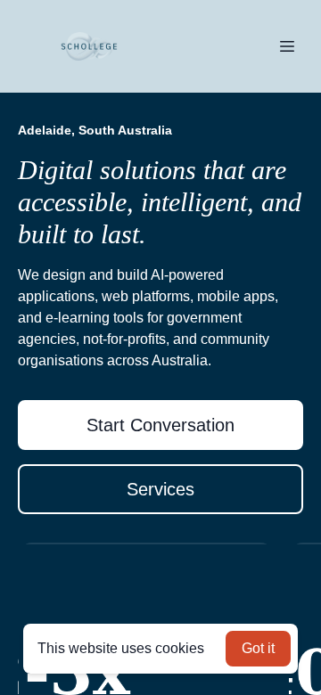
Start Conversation (160, 425)
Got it (258, 648)
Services (160, 489)
